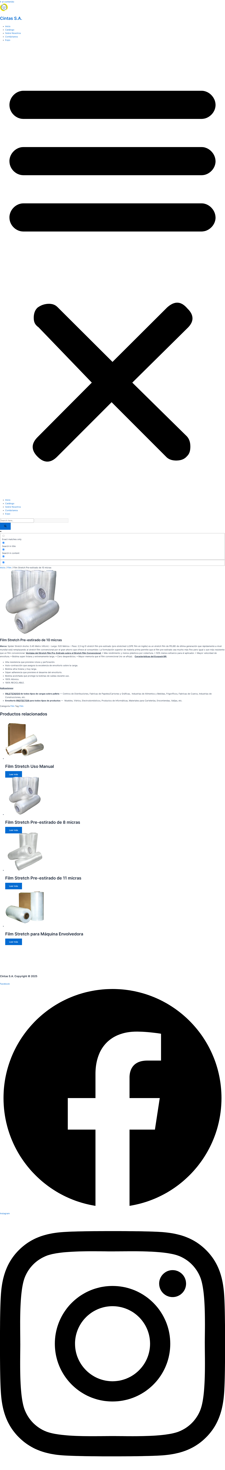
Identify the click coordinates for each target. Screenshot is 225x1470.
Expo (7, 40)
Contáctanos (11, 36)
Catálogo (9, 29)
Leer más (13, 774)
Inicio (7, 26)
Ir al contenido (7, 1)
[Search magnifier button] (5, 526)
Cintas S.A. (11, 18)
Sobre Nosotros (13, 33)
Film (9, 567)
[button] (112, 270)
